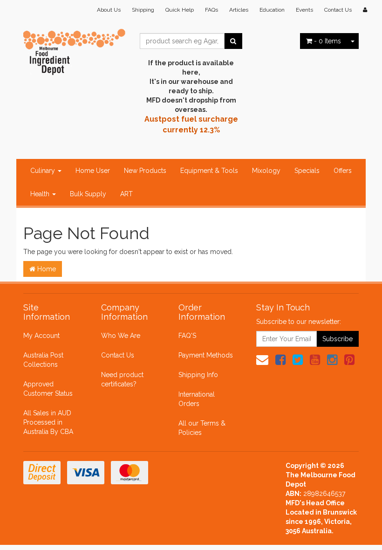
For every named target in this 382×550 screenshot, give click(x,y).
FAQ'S (187, 335)
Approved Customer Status (48, 388)
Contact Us (338, 10)
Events (304, 10)
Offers (343, 170)
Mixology (266, 170)
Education (272, 10)
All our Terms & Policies (201, 427)
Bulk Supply (88, 194)
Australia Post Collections (43, 359)
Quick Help (179, 10)
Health (40, 194)
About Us (109, 10)
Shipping (143, 10)
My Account (41, 335)
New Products (145, 170)
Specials (307, 170)
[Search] (233, 41)
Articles (238, 10)
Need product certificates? (122, 379)
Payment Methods (205, 355)
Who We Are (120, 335)
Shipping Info (198, 374)
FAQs (211, 10)
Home (45, 269)
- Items (327, 41)
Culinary (43, 170)
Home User (92, 170)
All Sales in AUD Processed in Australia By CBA (48, 422)
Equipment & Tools (209, 170)
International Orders (196, 399)
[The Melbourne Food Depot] (74, 49)
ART (126, 194)
